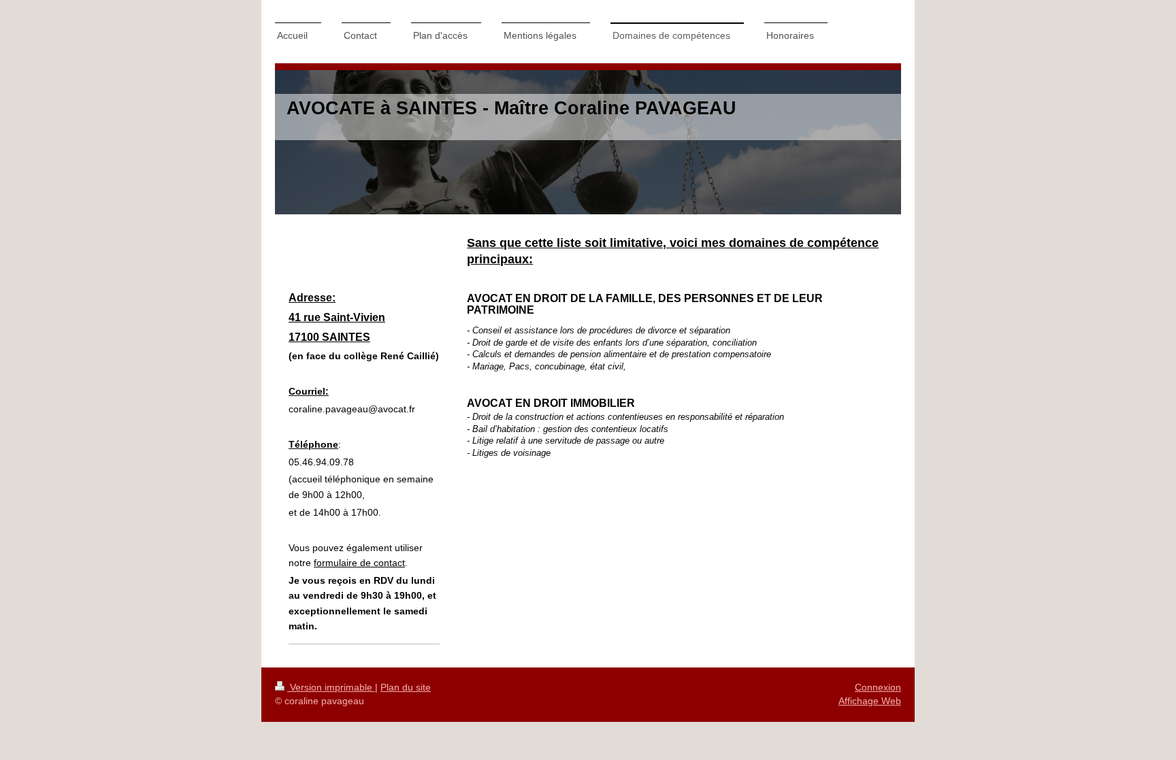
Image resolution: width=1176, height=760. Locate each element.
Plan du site (405, 687)
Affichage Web (869, 700)
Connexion (878, 687)
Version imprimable (331, 687)
